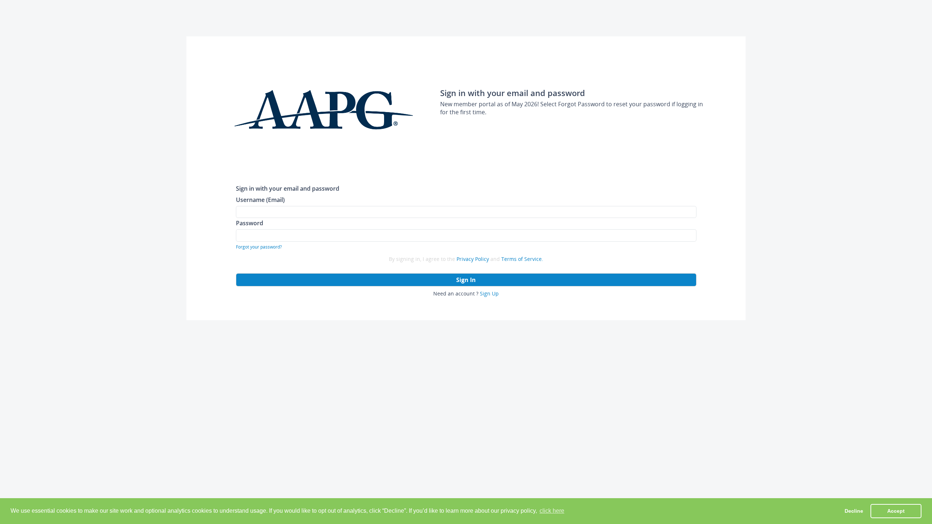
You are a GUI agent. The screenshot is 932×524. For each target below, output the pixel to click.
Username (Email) (260, 199)
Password (249, 223)
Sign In (466, 280)
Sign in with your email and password (287, 188)
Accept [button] (896, 511)
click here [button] (552, 511)
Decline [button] (854, 511)
